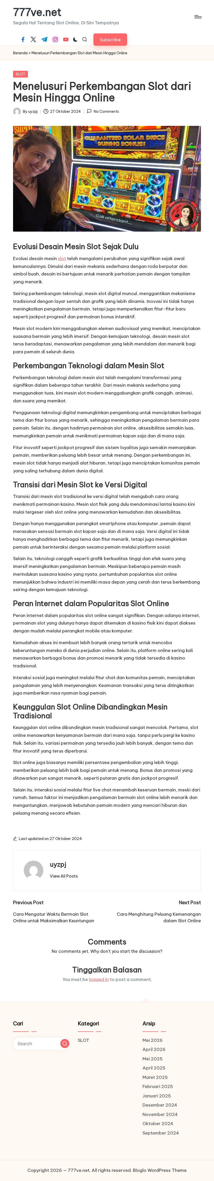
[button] (110, 39)
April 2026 (153, 1049)
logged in (99, 979)
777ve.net (37, 12)
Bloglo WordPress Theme (160, 1170)
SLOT (20, 74)
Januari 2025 (156, 1096)
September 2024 (160, 1133)
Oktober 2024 (157, 1123)
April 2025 (153, 1068)
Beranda (20, 53)
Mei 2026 (152, 1040)
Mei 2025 (152, 1059)
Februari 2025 (157, 1086)
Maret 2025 (155, 1077)
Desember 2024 (159, 1105)
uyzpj (58, 864)
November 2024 (160, 1114)
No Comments (106, 111)
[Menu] (197, 17)
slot (62, 258)
